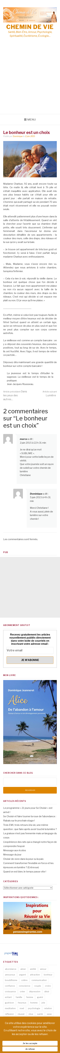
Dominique (18, 136)
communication (39, 980)
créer (22, 991)
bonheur (48, 974)
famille (19, 997)
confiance (10, 985)
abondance (10, 969)
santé (40, 1014)
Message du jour (12, 854)
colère (24, 980)
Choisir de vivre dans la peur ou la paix (23, 859)
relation (48, 1008)
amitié (33, 969)
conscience (24, 985)
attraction (35, 974)
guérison (9, 1002)
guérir (40, 997)
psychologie (34, 1008)
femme (29, 997)
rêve (31, 1014)
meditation (10, 1008)
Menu (31, 119)
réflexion (9, 1014)
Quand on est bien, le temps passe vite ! (24, 871)
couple (37, 985)
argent (22, 974)
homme (34, 1002)
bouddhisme (11, 980)
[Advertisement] (30, 82)
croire (48, 985)
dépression (34, 991)
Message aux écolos (14, 850)
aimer (23, 969)
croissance (10, 991)
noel (22, 1008)
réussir (21, 1014)
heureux (22, 1002)
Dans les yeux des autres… (15, 395)
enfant (8, 997)
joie (43, 1002)
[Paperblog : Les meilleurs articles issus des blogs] (11, 955)
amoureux (10, 974)
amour (43, 969)
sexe (49, 1014)
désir (46, 991)
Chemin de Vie (30, 26)
